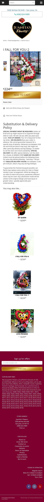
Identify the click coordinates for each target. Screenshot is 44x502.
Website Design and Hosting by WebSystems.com (31, 497)
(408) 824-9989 (22, 14)
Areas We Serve (22, 442)
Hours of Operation (22, 450)
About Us (22, 440)
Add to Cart (22, 95)
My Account (22, 459)
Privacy (22, 453)
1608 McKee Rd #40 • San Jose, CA (22, 10)
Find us (22, 428)
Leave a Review (22, 457)
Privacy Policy (4, 499)
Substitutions (22, 455)
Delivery (22, 448)
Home (5, 40)
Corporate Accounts (22, 446)
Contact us (22, 444)
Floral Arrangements (13, 40)
